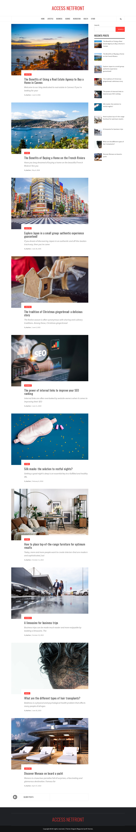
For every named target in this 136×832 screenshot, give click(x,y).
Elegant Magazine (77, 829)
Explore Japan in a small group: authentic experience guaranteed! (54, 235)
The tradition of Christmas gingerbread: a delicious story (53, 313)
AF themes (89, 829)
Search (96, 25)
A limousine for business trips (41, 622)
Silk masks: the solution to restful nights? (48, 469)
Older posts (29, 797)
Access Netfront (68, 8)
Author (28, 95)
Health (86, 19)
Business (59, 19)
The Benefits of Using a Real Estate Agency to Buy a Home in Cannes (54, 81)
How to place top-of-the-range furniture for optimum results (54, 546)
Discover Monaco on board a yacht (43, 773)
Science (67, 19)
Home (43, 19)
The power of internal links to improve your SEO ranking (51, 392)
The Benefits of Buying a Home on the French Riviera (54, 158)
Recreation (77, 19)
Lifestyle (50, 19)
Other (93, 19)
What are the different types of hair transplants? (52, 698)
